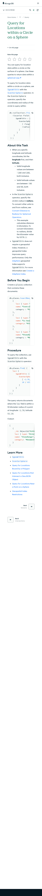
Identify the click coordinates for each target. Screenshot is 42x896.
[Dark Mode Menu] (37, 10)
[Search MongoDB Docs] (30, 10)
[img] (9, 59)
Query (26, 17)
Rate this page (12, 54)
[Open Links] (38, 3)
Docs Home (11, 17)
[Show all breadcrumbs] (20, 17)
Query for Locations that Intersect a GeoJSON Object (23, 476)
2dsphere (16, 261)
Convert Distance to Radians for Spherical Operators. (21, 213)
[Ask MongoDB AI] (33, 10)
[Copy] (32, 112)
